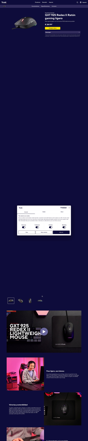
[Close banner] (69, 207)
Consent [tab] (26, 212)
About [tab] (62, 211)
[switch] (37, 227)
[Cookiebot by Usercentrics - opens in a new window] (61, 208)
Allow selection (44, 232)
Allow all (61, 232)
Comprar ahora (52, 28)
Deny (27, 232)
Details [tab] (44, 211)
